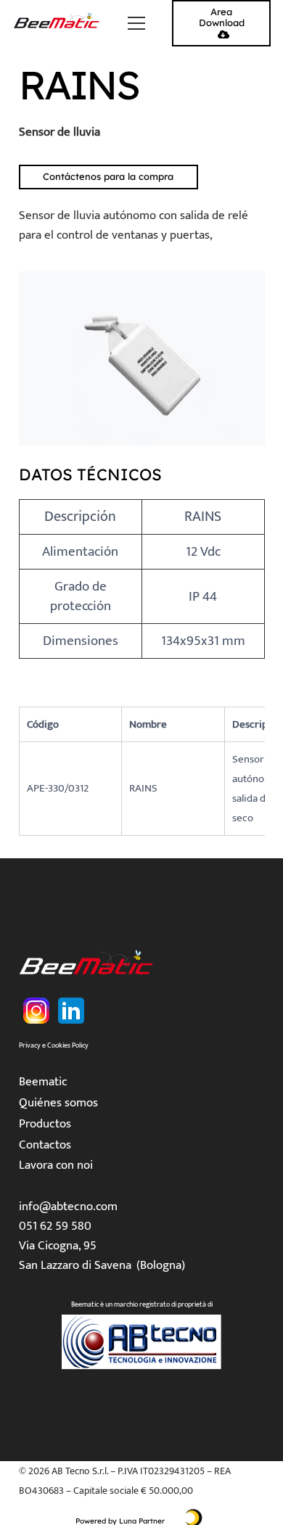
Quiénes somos (58, 1103)
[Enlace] (57, 23)
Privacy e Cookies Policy (54, 1045)
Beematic (43, 1082)
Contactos (45, 1145)
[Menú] (136, 23)
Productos (45, 1124)
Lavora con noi (56, 1165)
